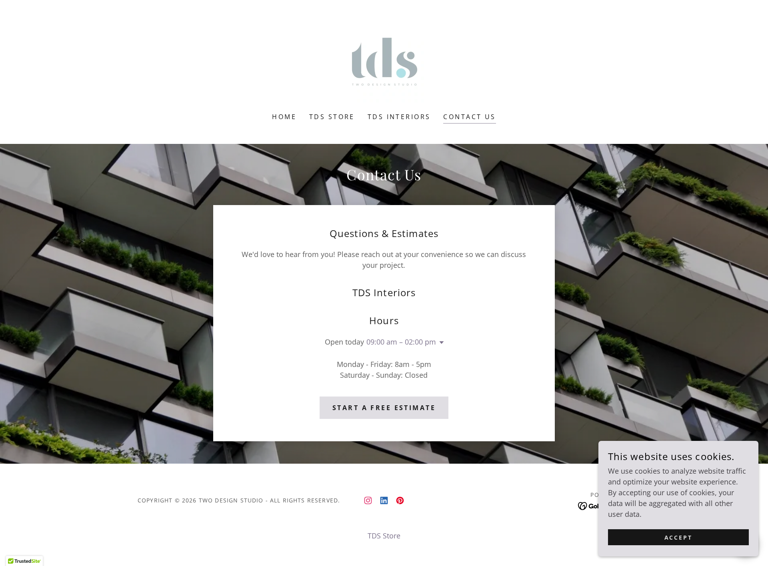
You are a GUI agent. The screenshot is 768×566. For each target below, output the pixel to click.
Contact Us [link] (469, 116)
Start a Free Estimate (384, 407)
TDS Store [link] (332, 116)
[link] (384, 61)
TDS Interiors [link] (399, 116)
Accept (678, 537)
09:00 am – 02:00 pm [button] (401, 342)
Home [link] (284, 116)
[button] (440, 342)
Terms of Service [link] (60, 472)
